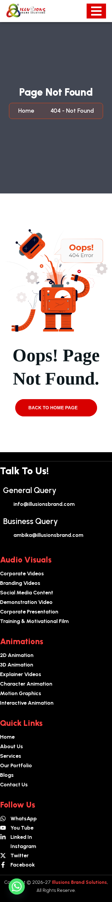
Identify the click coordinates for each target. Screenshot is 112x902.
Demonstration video (26, 602)
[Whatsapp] (17, 886)
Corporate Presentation (29, 611)
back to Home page (53, 407)
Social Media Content (26, 592)
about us (11, 746)
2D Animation (16, 655)
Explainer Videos (20, 674)
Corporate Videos (22, 573)
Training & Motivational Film (34, 621)
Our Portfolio (16, 765)
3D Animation (16, 664)
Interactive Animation (26, 703)
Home (27, 110)
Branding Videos (20, 583)
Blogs (7, 775)
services (10, 756)
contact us (14, 784)
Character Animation (26, 684)
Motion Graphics (20, 693)
